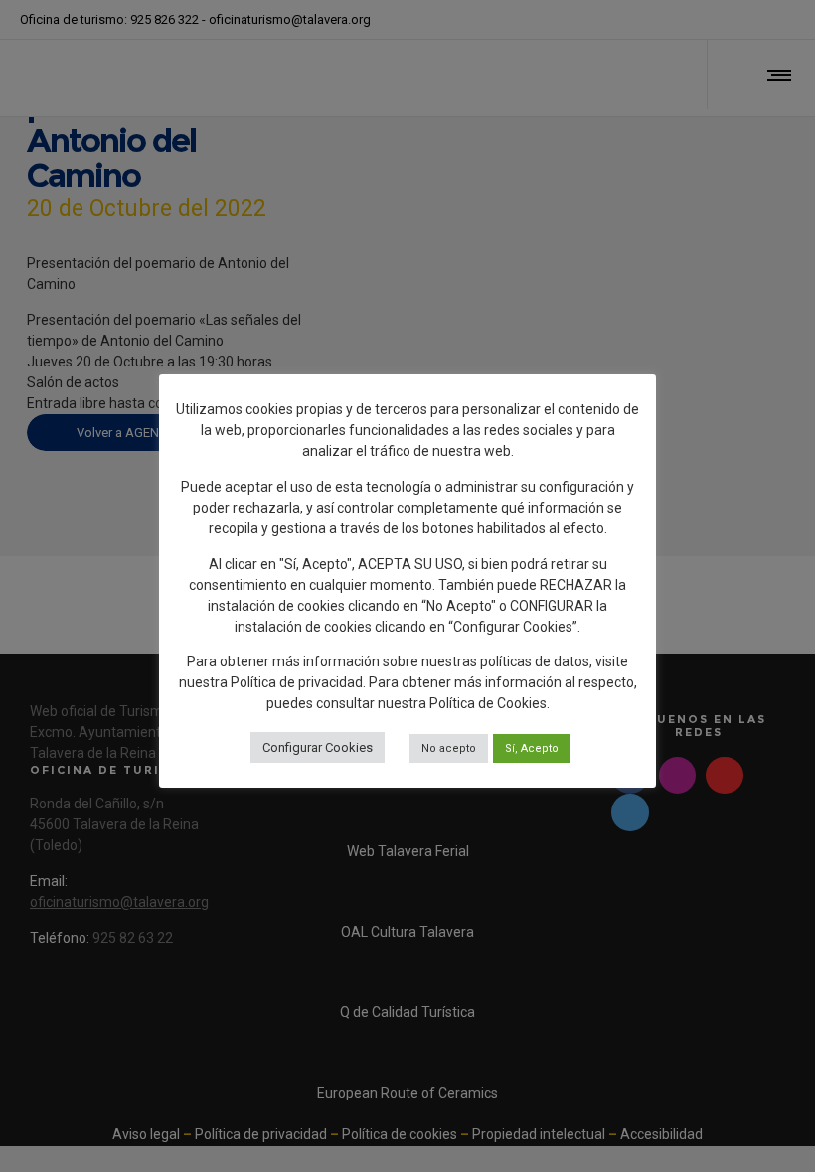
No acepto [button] (448, 748)
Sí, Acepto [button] (532, 748)
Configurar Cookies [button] (317, 747)
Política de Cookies (488, 703)
